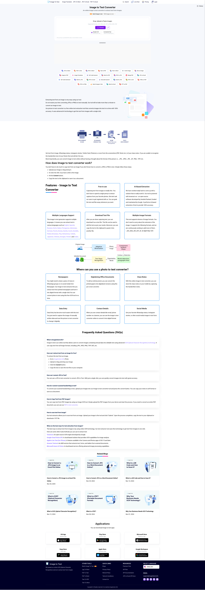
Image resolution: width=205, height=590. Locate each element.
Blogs (104, 566)
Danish (65, 231)
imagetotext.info (59, 359)
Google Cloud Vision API (55, 437)
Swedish (75, 231)
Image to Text (56, 564)
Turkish (72, 234)
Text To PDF (85, 579)
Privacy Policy (106, 569)
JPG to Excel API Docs (129, 576)
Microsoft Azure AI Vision (55, 446)
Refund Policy (106, 573)
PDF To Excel (94, 2)
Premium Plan (127, 566)
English (66, 225)
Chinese (56, 237)
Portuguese (65, 228)
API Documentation (128, 573)
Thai (60, 234)
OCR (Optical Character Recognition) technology (140, 343)
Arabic (76, 237)
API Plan (125, 569)
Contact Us (105, 579)
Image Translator (67, 2)
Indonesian (73, 228)
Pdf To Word (85, 576)
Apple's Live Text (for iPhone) (56, 440)
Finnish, (69, 237)
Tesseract (50, 434)
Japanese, (50, 237)
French (55, 231)
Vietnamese (66, 234)
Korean (60, 231)
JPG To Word (76, 2)
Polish (49, 234)
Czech (70, 231)
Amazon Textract (52, 443)
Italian (59, 228)
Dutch (55, 228)
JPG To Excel (85, 2)
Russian (49, 228)
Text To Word (86, 582)
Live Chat (136, 2)
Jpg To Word (85, 569)
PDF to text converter (71, 405)
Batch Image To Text (88, 566)
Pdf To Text (85, 573)
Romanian (55, 234)
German (49, 231)
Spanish (72, 225)
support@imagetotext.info (150, 576)
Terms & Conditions (108, 576)
